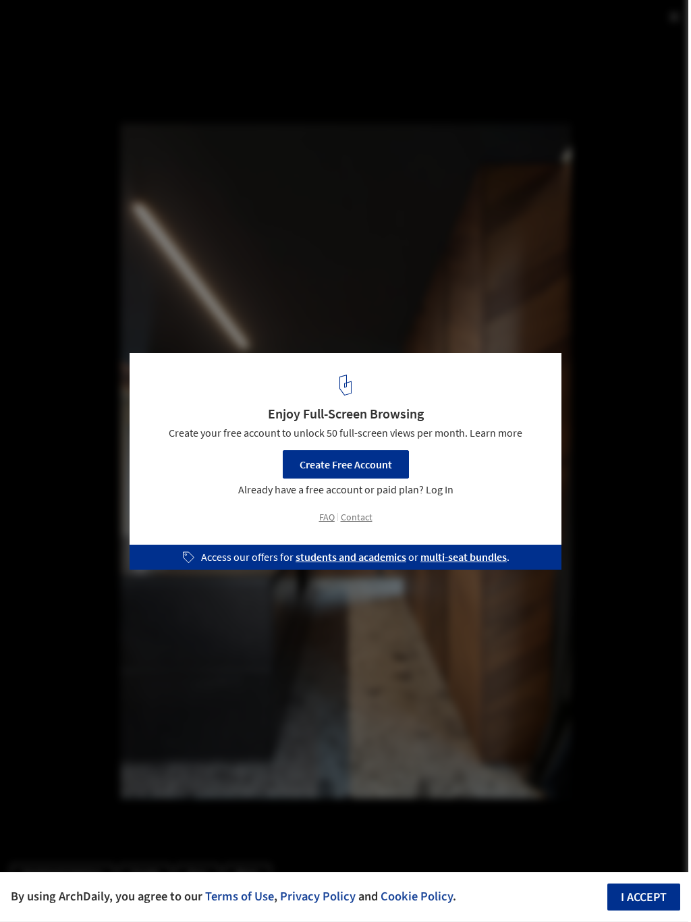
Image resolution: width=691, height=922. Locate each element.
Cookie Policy (417, 896)
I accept (644, 897)
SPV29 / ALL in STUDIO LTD (103, 24)
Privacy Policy (318, 896)
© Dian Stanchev (47, 47)
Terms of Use (239, 896)
